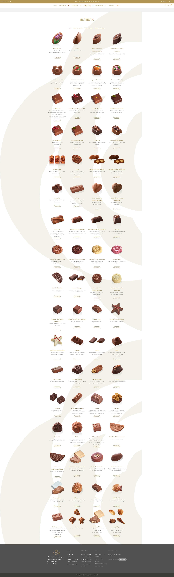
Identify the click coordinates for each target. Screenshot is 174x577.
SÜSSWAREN (75, 5)
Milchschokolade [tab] (88, 28)
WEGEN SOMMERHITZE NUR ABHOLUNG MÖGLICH (87, 1)
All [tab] (70, 28)
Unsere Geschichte (99, 559)
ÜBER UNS (111, 5)
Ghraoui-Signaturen (72, 561)
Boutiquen (97, 561)
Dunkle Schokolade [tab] (100, 28)
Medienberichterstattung (101, 563)
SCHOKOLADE (62, 5)
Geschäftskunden (99, 566)
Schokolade (70, 554)
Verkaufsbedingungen (86, 557)
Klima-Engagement (72, 564)
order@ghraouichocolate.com (56, 559)
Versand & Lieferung (86, 561)
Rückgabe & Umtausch (86, 559)
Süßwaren (70, 557)
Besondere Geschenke (73, 559)
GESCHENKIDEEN (99, 5)
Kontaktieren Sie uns (86, 554)
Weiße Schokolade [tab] (77, 28)
